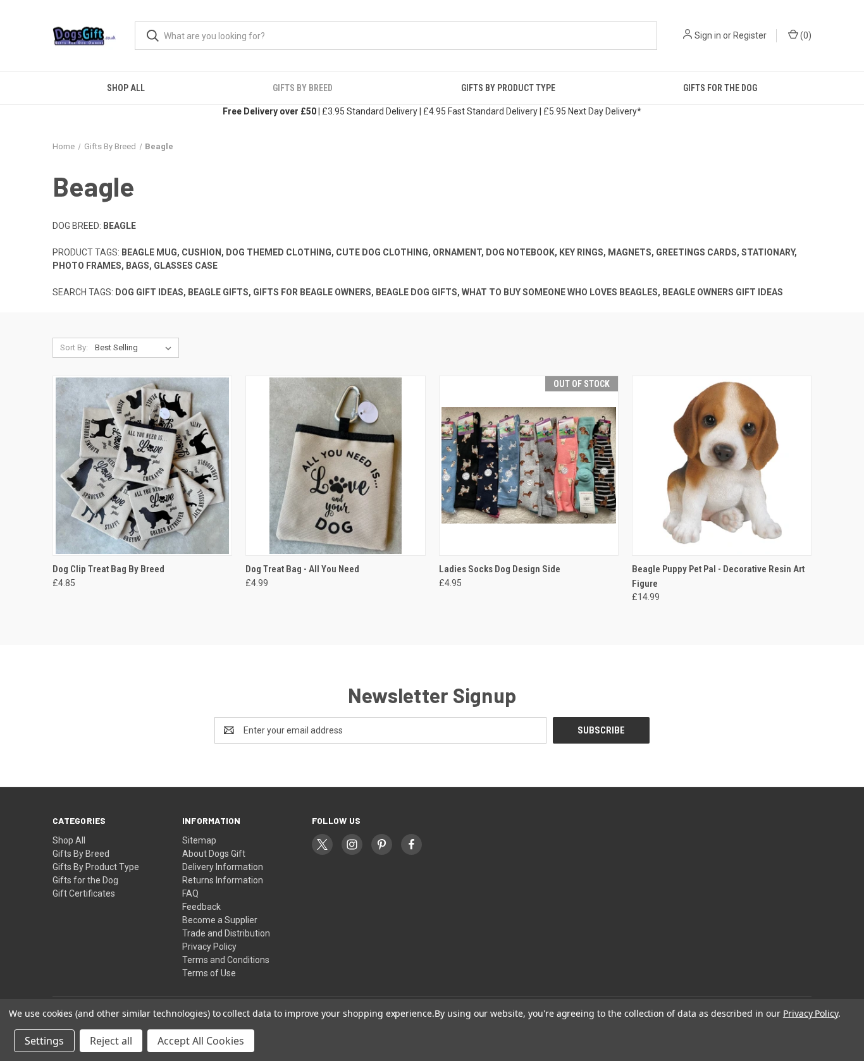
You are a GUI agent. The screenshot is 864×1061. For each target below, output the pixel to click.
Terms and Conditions (225, 960)
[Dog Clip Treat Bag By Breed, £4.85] (142, 465)
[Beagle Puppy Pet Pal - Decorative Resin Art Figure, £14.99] (721, 465)
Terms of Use (209, 973)
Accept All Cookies (200, 1041)
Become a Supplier (219, 920)
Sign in (707, 35)
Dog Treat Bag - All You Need (302, 569)
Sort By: (74, 347)
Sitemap (199, 840)
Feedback (201, 907)
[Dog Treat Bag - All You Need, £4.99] (335, 465)
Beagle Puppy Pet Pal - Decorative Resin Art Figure (718, 576)
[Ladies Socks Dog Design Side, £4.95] (528, 465)
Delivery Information (222, 867)
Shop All (126, 88)
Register (750, 35)
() (805, 35)
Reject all (111, 1041)
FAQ (190, 893)
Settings (44, 1041)
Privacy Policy (209, 946)
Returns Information (222, 880)
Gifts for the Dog (720, 88)
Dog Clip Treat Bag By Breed (108, 569)
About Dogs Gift (213, 854)
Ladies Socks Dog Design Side (499, 569)
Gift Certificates (83, 893)
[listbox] (135, 347)
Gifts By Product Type (508, 88)
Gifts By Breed (303, 88)
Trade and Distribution (226, 933)
